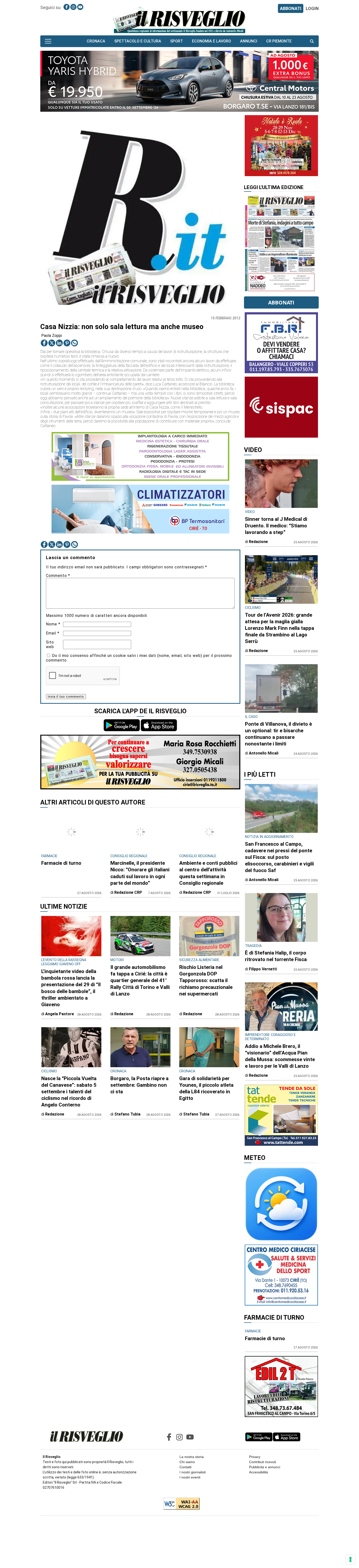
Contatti (185, 1467)
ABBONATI (290, 8)
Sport (176, 41)
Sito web (50, 644)
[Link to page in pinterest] (66, 343)
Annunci (248, 41)
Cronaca (96, 41)
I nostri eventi (190, 1477)
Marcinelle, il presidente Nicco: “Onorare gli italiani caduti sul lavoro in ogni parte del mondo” (139, 873)
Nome (53, 624)
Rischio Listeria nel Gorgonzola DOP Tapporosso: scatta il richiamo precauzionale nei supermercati (205, 980)
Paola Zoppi (51, 335)
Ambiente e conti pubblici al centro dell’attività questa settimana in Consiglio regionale (208, 873)
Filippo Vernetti (263, 969)
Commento (58, 575)
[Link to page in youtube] (80, 7)
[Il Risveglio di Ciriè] (179, 19)
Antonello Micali (263, 753)
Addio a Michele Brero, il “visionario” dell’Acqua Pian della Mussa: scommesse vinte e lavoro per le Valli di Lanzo (280, 1056)
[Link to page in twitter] (51, 343)
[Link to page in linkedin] (59, 343)
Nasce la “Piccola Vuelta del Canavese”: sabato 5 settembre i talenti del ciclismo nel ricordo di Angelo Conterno (68, 1091)
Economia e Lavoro (211, 41)
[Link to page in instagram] (73, 7)
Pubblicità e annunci (264, 1467)
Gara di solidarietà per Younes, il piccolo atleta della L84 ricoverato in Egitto (206, 1088)
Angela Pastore (59, 1014)
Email (52, 633)
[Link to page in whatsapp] (74, 343)
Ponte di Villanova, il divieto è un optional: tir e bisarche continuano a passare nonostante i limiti (278, 734)
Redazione (123, 1014)
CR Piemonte (279, 41)
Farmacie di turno (61, 863)
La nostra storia (192, 1457)
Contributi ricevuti (262, 1462)
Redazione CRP (128, 892)
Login (312, 8)
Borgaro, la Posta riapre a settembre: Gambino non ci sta (139, 1085)
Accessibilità (258, 1472)
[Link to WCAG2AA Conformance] (179, 1504)
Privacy (254, 1457)
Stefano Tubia (127, 1114)
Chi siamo (187, 1462)
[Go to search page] (311, 41)
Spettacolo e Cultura (137, 41)
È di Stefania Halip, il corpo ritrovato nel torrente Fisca (276, 956)
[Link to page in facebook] (66, 7)
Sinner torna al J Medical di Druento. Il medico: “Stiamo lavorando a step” (276, 525)
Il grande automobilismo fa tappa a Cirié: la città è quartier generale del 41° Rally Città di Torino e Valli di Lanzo (140, 980)
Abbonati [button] (281, 302)
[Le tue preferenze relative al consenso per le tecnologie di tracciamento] (350, 1559)
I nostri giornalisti (193, 1472)
